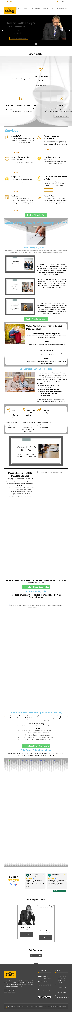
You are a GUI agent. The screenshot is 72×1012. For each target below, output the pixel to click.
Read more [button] (28, 887)
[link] (24, 934)
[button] (5, 2)
